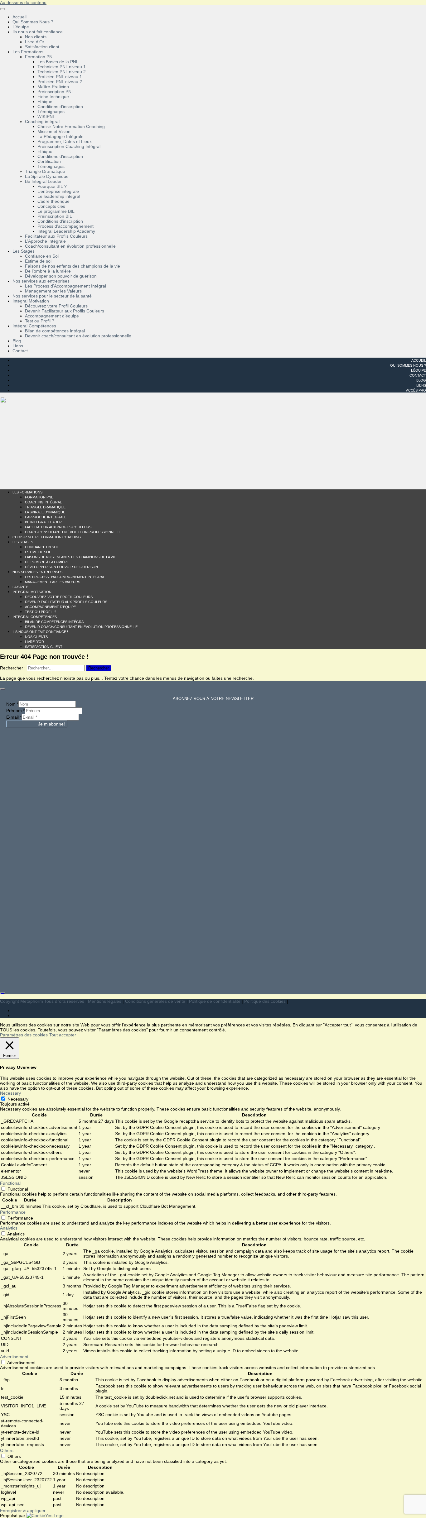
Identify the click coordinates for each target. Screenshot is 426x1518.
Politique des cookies (265, 1001)
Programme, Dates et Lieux (64, 141)
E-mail (14, 717)
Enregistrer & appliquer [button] (23, 1510)
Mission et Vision (53, 131)
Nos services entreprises (37, 572)
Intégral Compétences (34, 325)
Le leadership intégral (58, 196)
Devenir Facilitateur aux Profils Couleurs (64, 310)
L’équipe (20, 26)
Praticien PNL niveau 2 (59, 81)
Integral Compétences (34, 617)
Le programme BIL (56, 211)
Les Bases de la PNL (58, 61)
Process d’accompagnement (65, 226)
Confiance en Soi (42, 256)
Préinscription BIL (54, 216)
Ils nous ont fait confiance (37, 31)
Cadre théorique (53, 201)
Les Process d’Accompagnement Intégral (65, 285)
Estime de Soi (37, 552)
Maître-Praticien (53, 86)
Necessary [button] (10, 1093)
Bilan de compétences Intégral (55, 330)
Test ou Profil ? (39, 320)
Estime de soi (38, 261)
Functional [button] (10, 1183)
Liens (17, 345)
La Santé (20, 587)
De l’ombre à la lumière (48, 271)
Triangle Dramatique (45, 171)
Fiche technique (53, 96)
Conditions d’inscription (60, 106)
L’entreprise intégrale (58, 191)
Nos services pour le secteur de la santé (52, 295)
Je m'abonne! (51, 723)
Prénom (15, 710)
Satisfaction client (42, 46)
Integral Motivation (31, 592)
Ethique (44, 101)
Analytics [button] (8, 1227)
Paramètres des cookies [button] (24, 1034)
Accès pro (416, 390)
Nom (12, 704)
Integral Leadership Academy (66, 231)
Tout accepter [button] (62, 1034)
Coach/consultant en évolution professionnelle (70, 246)
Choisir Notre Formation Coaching (71, 126)
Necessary (17, 1099)
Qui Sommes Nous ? (32, 21)
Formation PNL (40, 56)
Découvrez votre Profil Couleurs (56, 305)
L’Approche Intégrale (45, 241)
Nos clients (35, 36)
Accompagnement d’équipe (52, 315)
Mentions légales (104, 1001)
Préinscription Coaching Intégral (68, 146)
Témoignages (51, 111)
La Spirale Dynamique (47, 176)
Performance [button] (13, 1212)
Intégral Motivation (30, 300)
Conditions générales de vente (155, 1001)
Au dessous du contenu (23, 2)
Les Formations (27, 51)
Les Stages (23, 251)
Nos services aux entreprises (41, 280)
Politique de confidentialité (214, 1001)
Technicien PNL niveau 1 (61, 66)
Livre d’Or (34, 41)
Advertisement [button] (14, 1356)
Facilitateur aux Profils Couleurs (56, 236)
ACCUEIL (418, 360)
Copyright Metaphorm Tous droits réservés (42, 1001)
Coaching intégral (42, 121)
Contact (20, 350)
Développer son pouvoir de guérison (61, 276)
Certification (49, 161)
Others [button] (6, 1450)
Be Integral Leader (43, 181)
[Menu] (2, 9)
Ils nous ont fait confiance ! (40, 632)
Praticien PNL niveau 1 (59, 76)
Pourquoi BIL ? (52, 186)
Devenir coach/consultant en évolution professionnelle (78, 335)
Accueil (19, 16)
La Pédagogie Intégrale (60, 136)
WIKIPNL (46, 116)
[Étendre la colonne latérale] (2, 689)
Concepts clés (51, 206)
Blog (16, 340)
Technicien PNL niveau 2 (61, 71)
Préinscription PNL (55, 91)
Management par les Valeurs (53, 290)
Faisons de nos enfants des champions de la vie (72, 266)
